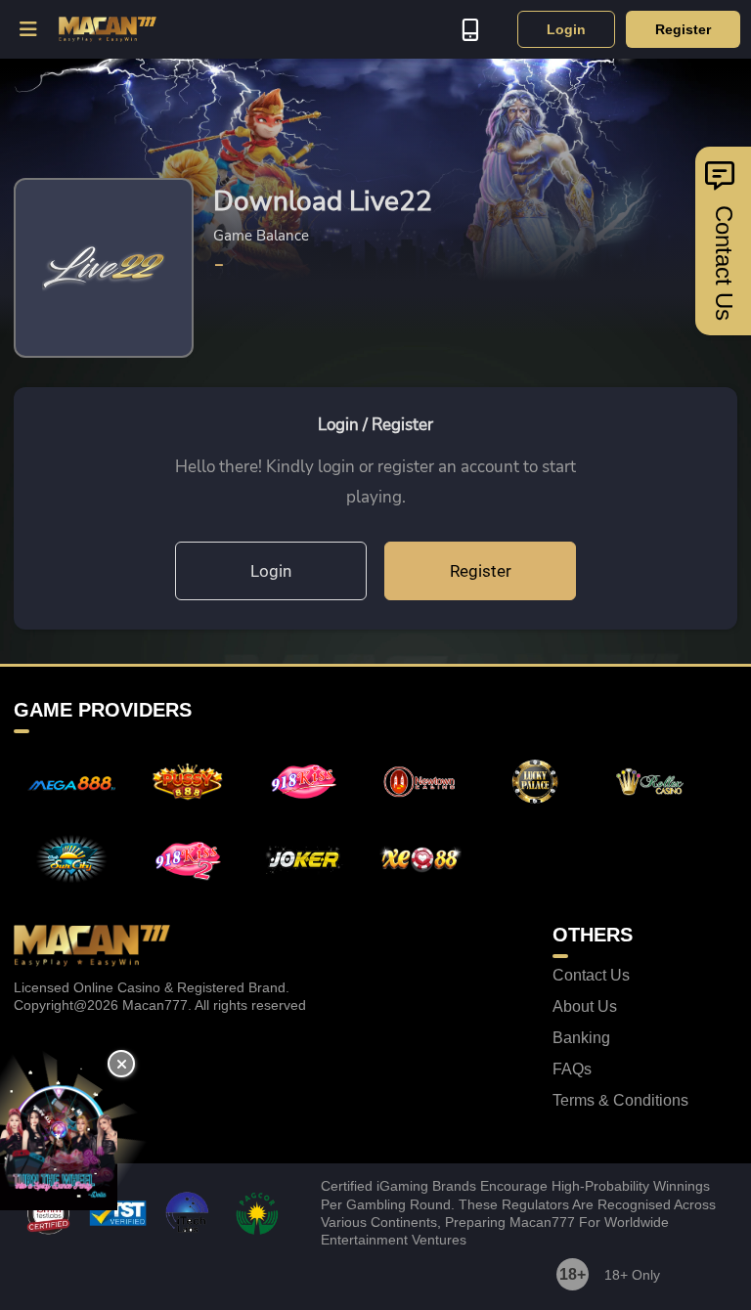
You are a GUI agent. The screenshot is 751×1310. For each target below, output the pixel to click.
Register (683, 29)
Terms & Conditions (620, 1101)
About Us (584, 1007)
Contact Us (591, 975)
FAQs (572, 1069)
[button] (29, 29)
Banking (581, 1038)
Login (566, 29)
